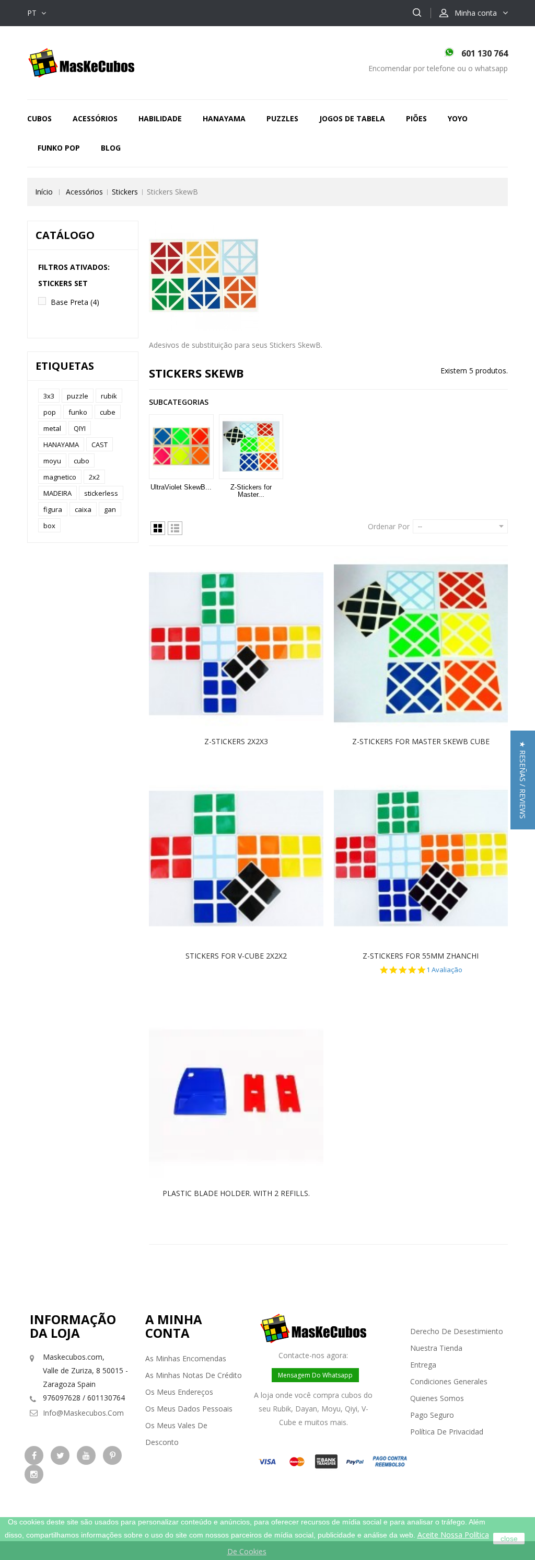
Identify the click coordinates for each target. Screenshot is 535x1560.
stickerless (101, 493)
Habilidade (160, 118)
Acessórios (95, 118)
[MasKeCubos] (81, 62)
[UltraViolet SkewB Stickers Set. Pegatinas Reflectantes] (181, 446)
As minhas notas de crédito (193, 1375)
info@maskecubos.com (83, 1413)
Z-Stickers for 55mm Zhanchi (421, 956)
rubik (109, 396)
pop (49, 412)
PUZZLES (282, 118)
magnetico (59, 477)
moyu (52, 460)
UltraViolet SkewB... (181, 487)
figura (52, 509)
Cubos (39, 118)
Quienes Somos (437, 1398)
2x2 (94, 477)
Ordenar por (389, 526)
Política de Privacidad (446, 1432)
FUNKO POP (59, 148)
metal (52, 428)
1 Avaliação (444, 969)
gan (110, 509)
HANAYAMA (224, 118)
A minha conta (173, 1326)
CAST (99, 444)
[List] (175, 528)
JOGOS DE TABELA (352, 118)
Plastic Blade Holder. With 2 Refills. (236, 1193)
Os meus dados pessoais (188, 1409)
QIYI (80, 428)
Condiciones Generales (448, 1381)
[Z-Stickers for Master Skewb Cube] (251, 446)
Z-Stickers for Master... (251, 490)
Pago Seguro (432, 1415)
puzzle (77, 396)
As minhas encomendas (185, 1358)
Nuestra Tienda (436, 1348)
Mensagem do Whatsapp (315, 1375)
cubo (81, 460)
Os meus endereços (179, 1392)
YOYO (458, 118)
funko (77, 412)
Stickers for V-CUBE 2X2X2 (236, 956)
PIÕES (416, 118)
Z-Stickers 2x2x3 (236, 741)
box (49, 525)
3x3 (48, 396)
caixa (83, 509)
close (509, 1538)
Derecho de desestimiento (456, 1331)
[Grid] (158, 528)
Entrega (423, 1365)
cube (107, 412)
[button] (522, 780)
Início (44, 192)
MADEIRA (57, 493)
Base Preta (75, 302)
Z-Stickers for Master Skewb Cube (421, 741)
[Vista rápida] (247, 643)
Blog (111, 148)
